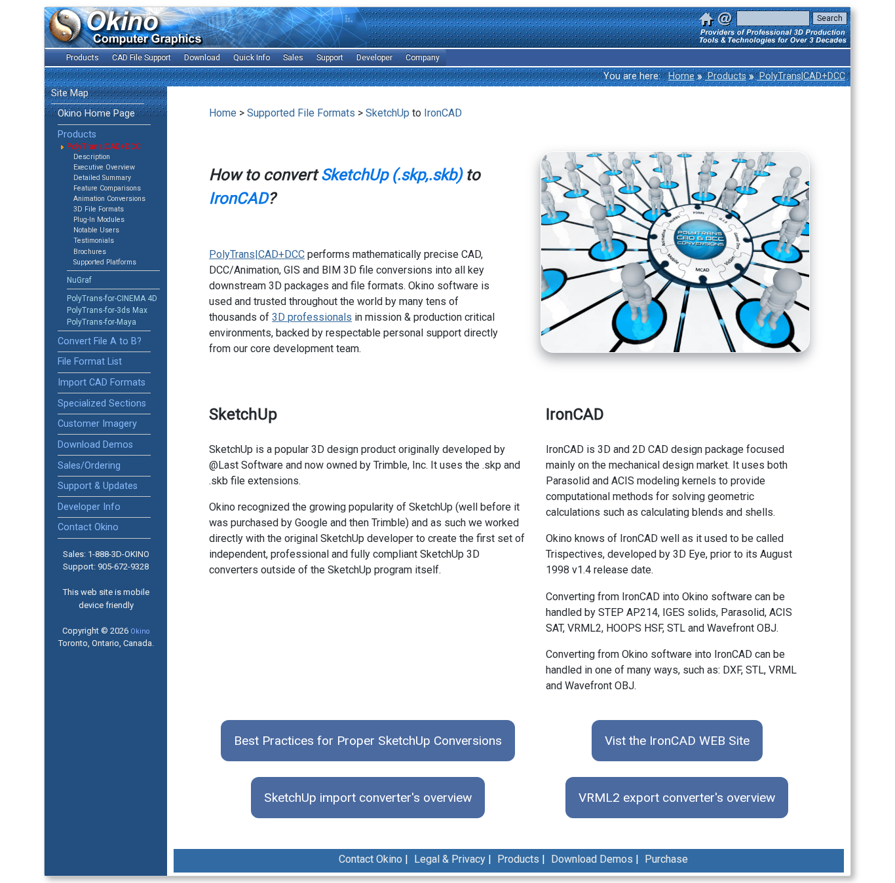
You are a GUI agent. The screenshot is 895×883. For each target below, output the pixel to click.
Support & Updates (98, 486)
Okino (139, 631)
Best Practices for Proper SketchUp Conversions (368, 740)
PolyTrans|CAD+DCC (801, 76)
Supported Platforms (104, 262)
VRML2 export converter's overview (677, 797)
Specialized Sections (102, 403)
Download (202, 57)
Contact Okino (88, 527)
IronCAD (443, 113)
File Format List (90, 361)
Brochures (89, 251)
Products (725, 76)
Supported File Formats (301, 113)
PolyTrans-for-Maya (101, 322)
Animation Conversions (109, 198)
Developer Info (89, 507)
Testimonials (93, 240)
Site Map (69, 93)
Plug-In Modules (98, 219)
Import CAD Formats (101, 382)
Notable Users (96, 230)
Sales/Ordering (89, 465)
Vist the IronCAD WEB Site (677, 740)
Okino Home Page (96, 113)
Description (91, 157)
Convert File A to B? (100, 341)
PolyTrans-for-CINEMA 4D (112, 298)
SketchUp (387, 113)
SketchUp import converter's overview (368, 797)
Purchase (666, 859)
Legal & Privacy (450, 859)
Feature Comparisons (107, 188)
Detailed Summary (102, 177)
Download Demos (95, 444)
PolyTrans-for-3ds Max (107, 310)
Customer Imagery (97, 423)
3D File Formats (98, 209)
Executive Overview (104, 167)
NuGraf (79, 280)
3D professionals (312, 317)
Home (681, 76)
